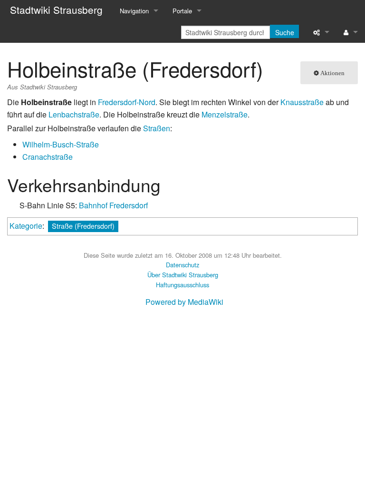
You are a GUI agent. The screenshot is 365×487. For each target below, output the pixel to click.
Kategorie (26, 225)
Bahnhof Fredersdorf (113, 205)
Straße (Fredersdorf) (83, 226)
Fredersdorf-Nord (126, 102)
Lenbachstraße (73, 114)
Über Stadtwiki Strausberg (182, 274)
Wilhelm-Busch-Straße (60, 144)
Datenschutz (182, 264)
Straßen (156, 128)
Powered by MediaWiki (184, 301)
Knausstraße (302, 102)
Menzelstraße (225, 114)
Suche (284, 32)
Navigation (134, 10)
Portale (182, 10)
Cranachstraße (47, 156)
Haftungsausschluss (182, 284)
